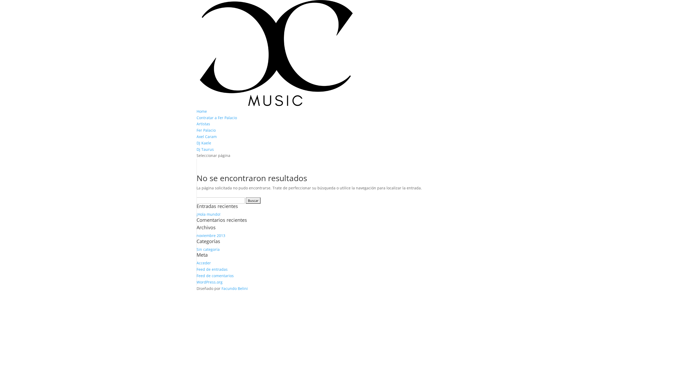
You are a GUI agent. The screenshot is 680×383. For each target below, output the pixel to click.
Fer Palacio (206, 130)
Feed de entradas (212, 269)
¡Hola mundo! (208, 214)
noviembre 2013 (211, 235)
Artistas (203, 123)
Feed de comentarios (215, 275)
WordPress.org (210, 282)
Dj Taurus (205, 149)
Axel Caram (207, 136)
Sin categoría (208, 249)
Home (202, 111)
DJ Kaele (204, 142)
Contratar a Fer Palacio (217, 117)
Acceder (204, 262)
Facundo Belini (235, 288)
